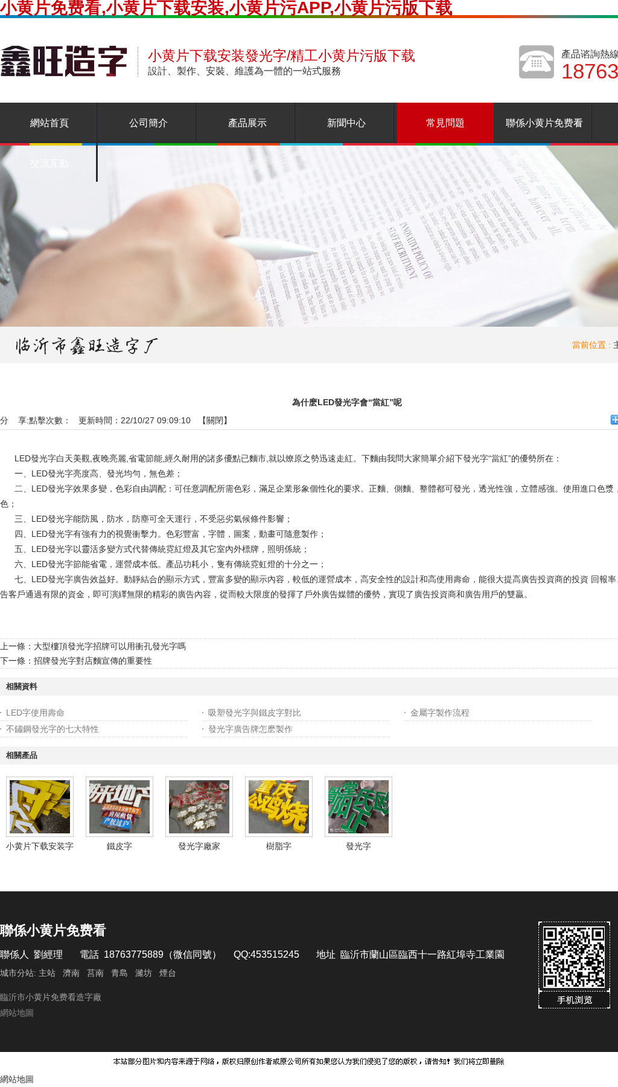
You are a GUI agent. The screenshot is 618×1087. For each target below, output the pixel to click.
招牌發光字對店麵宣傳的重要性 (93, 660)
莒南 (95, 973)
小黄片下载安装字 (40, 846)
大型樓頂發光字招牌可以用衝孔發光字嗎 (110, 646)
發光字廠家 (199, 846)
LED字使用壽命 (35, 712)
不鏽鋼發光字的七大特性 (52, 729)
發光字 (358, 846)
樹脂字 (278, 846)
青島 (119, 973)
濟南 (71, 973)
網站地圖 (17, 1013)
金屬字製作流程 (440, 712)
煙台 (167, 973)
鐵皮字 (119, 846)
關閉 (214, 420)
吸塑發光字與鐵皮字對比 (254, 712)
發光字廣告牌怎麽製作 (250, 729)
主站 (46, 973)
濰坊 (143, 973)
